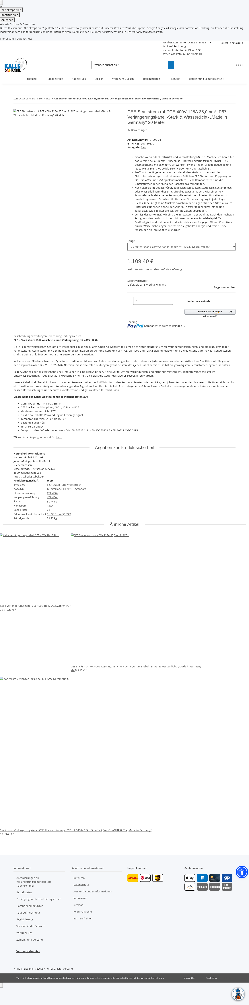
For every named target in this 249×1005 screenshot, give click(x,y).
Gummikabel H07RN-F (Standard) (67, 489)
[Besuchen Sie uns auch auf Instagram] (16, 962)
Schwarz (52, 501)
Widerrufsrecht (82, 911)
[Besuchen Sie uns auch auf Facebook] (16, 958)
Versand (68, 968)
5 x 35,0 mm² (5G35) (59, 514)
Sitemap (78, 905)
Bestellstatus (24, 892)
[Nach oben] (1, 985)
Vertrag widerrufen (28, 951)
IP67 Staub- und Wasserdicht (64, 484)
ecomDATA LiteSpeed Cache (231, 977)
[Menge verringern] (130, 301)
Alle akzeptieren (11, 10)
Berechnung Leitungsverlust (206, 78)
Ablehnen (7, 20)
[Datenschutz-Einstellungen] (1, 2)
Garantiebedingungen (29, 906)
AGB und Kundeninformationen (92, 891)
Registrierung (24, 919)
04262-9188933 (197, 42)
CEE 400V (52, 493)
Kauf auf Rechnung (174, 46)
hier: (59, 437)
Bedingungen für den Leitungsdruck (38, 899)
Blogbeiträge (55, 78)
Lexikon (99, 78)
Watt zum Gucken (123, 78)
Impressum (7, 38)
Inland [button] (162, 284)
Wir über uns (24, 933)
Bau (143, 147)
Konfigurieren (9, 15)
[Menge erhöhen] (176, 301)
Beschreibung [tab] (21, 336)
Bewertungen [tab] (38, 336)
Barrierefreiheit (82, 918)
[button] (229, 65)
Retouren (79, 878)
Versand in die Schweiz (30, 926)
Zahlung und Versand (29, 939)
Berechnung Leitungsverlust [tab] (64, 336)
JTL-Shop (200, 977)
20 (48, 510)
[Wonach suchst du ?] (171, 65)
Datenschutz (24, 38)
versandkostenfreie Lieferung (164, 269)
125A (50, 505)
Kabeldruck (79, 78)
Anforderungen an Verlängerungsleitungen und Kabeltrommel (34, 881)
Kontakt (175, 78)
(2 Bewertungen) (138, 130)
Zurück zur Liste (22, 98)
